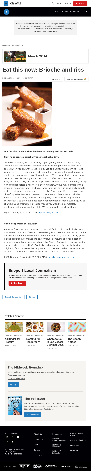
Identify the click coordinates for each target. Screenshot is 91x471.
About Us (38, 434)
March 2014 (37, 56)
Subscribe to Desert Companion (60, 440)
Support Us (38, 455)
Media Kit (74, 451)
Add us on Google (75, 79)
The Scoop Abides (74, 340)
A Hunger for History (12, 340)
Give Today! (18, 283)
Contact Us (38, 439)
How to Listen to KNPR (77, 434)
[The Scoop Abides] (77, 327)
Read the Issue (33, 415)
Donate (81, 3)
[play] (6, 11)
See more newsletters (16, 378)
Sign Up (13, 384)
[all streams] (87, 12)
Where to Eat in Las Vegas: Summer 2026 (55, 341)
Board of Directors (78, 440)
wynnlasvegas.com (48, 212)
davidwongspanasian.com (61, 257)
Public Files (75, 446)
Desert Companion (12, 46)
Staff (36, 445)
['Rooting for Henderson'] (35, 327)
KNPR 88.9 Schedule (56, 446)
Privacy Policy (11, 452)
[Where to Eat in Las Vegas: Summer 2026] (56, 327)
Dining (32, 297)
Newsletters (64, 3)
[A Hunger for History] (14, 327)
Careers (37, 450)
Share (55, 79)
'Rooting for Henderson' (33, 340)
